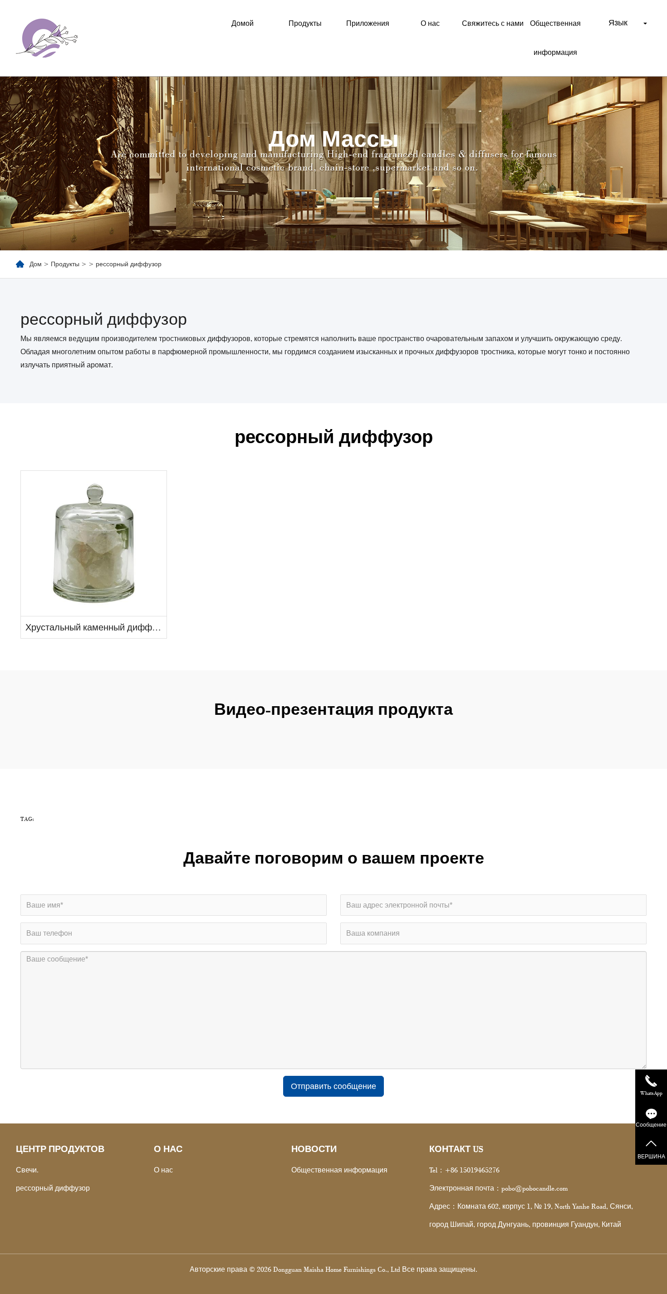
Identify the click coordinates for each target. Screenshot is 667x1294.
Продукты (305, 23)
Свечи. (27, 1170)
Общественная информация (555, 38)
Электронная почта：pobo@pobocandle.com (498, 1188)
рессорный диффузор (53, 1188)
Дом (35, 264)
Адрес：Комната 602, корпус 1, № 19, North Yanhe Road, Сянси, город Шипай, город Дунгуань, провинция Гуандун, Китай (531, 1215)
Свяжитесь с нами (493, 23)
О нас (430, 23)
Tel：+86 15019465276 (464, 1170)
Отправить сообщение (333, 1086)
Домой (242, 23)
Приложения (367, 23)
